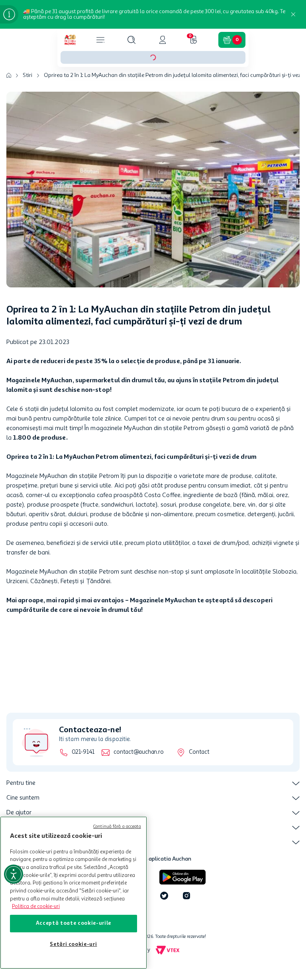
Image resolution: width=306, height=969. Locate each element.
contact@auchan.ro (138, 752)
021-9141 (83, 752)
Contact (199, 752)
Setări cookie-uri (73, 944)
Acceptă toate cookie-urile (73, 923)
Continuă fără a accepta (117, 827)
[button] (131, 40)
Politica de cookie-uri (36, 906)
